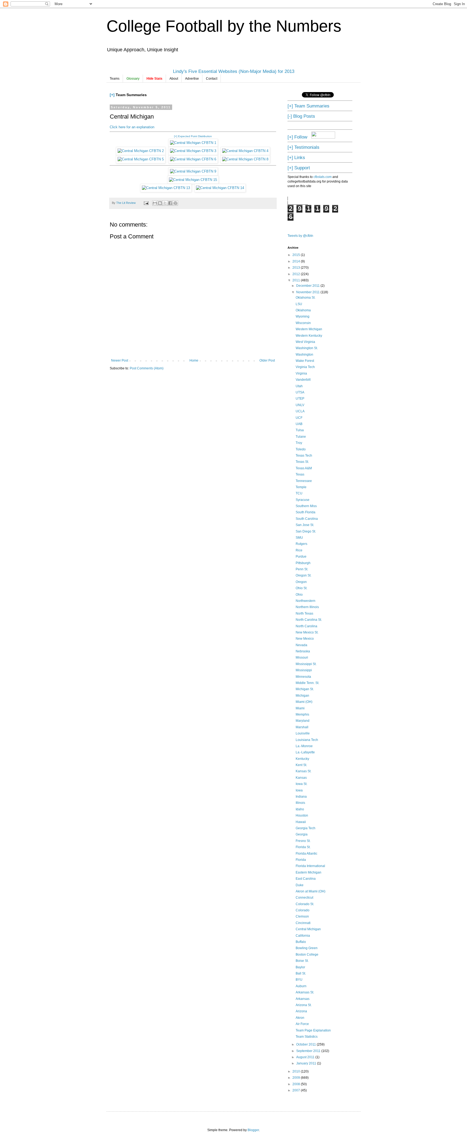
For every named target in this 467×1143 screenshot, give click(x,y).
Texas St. (302, 462)
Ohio (299, 594)
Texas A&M (304, 468)
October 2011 (306, 1044)
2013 (296, 267)
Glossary (132, 78)
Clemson (302, 916)
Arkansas (302, 999)
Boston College (307, 954)
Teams (114, 78)
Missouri (302, 657)
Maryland (302, 721)
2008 (296, 1084)
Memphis (302, 714)
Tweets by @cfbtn (300, 236)
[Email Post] (145, 202)
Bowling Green (307, 948)
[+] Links (296, 157)
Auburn (301, 986)
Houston (302, 815)
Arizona (301, 1011)
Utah (299, 386)
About (173, 78)
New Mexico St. (307, 632)
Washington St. (307, 348)
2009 (296, 1078)
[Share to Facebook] (170, 203)
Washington (304, 354)
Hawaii (301, 822)
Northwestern (305, 601)
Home (193, 360)
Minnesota (303, 677)
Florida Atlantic (306, 853)
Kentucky (302, 759)
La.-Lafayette (305, 752)
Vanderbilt (303, 380)
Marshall (302, 727)
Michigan (302, 695)
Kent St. (301, 765)
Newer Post (119, 360)
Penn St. (302, 569)
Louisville (303, 733)
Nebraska (303, 651)
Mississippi (304, 670)
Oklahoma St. (305, 297)
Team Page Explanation (313, 1030)
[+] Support (299, 167)
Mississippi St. (306, 664)
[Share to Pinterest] (175, 203)
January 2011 (306, 1063)
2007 (296, 1090)
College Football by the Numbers (223, 26)
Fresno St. (303, 841)
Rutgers (301, 544)
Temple (301, 487)
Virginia (301, 373)
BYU (299, 980)
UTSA (300, 392)
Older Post (267, 360)
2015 (296, 255)
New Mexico (305, 638)
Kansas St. (303, 771)
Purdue (301, 556)
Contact (211, 78)
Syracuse (302, 500)
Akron (300, 1018)
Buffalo (301, 942)
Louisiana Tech (307, 740)
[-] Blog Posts (301, 116)
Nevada (301, 645)
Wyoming (302, 316)
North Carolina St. (309, 620)
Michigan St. (305, 689)
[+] (112, 95)
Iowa (299, 790)
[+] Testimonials (303, 147)
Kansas (301, 778)
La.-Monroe (304, 746)
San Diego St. (306, 531)
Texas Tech (304, 455)
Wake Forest (305, 361)
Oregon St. (303, 575)
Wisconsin (303, 323)
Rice (299, 550)
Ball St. (301, 973)
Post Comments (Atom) (147, 368)
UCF (299, 418)
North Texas (304, 613)
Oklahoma (303, 310)
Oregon (301, 582)
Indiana (301, 796)
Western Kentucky (309, 336)
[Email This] (155, 203)
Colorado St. (305, 904)
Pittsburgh (303, 563)
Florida (301, 860)
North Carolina (306, 626)
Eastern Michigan (308, 872)
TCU (299, 493)
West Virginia (305, 342)
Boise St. (302, 961)
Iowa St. (301, 784)
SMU (299, 538)
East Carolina (306, 879)
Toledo (301, 449)
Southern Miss (306, 506)
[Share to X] (165, 203)
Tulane (301, 437)
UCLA (300, 411)
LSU (299, 304)
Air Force (302, 1024)
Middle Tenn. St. (307, 683)
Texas (300, 474)
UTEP (300, 398)
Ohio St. (301, 588)
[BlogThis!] (160, 203)
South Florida (305, 512)
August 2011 (305, 1057)
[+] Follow (297, 137)
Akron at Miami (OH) (310, 891)
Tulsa (300, 430)
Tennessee (304, 481)
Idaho (300, 809)
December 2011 (308, 286)
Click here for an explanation (132, 127)
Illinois (300, 803)
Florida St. (303, 847)
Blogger (253, 1130)
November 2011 (308, 292)
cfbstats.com (322, 177)
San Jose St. (305, 525)
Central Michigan (308, 929)
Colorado (302, 910)
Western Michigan (309, 329)
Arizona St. (304, 1005)
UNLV (300, 405)
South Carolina (307, 519)
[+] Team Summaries (308, 106)
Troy (299, 443)
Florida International (310, 866)
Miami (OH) (304, 702)
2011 (296, 280)
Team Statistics (307, 1037)
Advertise (192, 78)
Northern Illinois (307, 607)
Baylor (300, 967)
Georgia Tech (305, 828)
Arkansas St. (305, 992)
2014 (296, 261)
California (303, 936)
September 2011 (308, 1051)
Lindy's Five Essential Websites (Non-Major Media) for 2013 (233, 71)
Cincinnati (303, 923)
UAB (299, 424)
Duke (299, 885)
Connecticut (304, 897)
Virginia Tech (305, 367)
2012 (296, 274)
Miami (300, 708)
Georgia (302, 834)
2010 (296, 1071)
